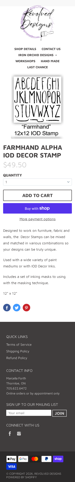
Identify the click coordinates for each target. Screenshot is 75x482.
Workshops (25, 61)
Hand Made (50, 61)
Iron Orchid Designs (36, 55)
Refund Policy (16, 358)
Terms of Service (19, 344)
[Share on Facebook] (7, 307)
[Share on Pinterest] (26, 307)
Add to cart (37, 195)
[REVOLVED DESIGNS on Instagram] (18, 436)
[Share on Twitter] (16, 307)
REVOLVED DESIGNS (47, 473)
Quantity (12, 175)
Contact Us (51, 49)
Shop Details (25, 49)
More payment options (38, 219)
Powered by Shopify (21, 477)
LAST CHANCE (37, 67)
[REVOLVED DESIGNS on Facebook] (9, 436)
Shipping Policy (17, 351)
